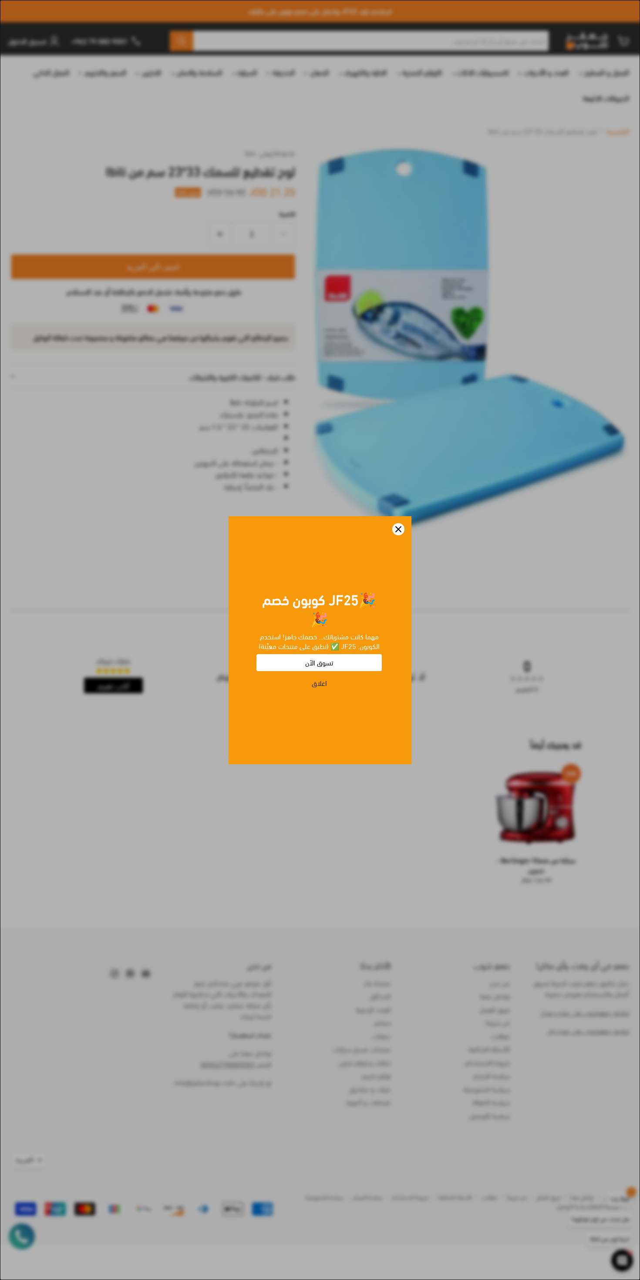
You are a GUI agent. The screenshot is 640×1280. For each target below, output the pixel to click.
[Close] (398, 529)
